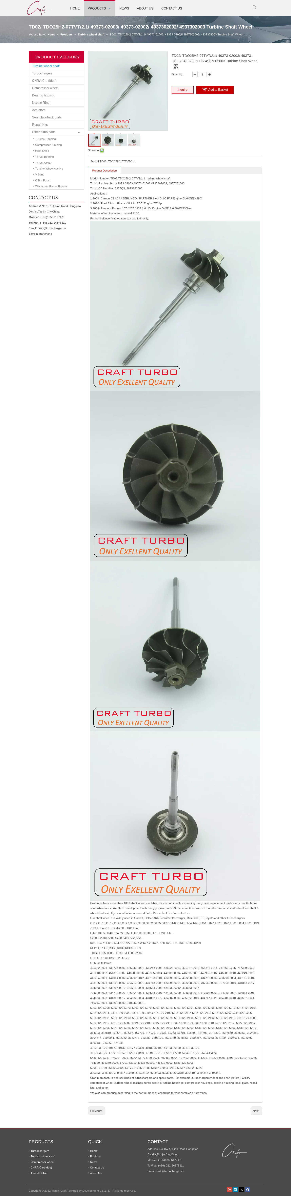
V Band (39, 174)
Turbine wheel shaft (46, 66)
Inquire (182, 89)
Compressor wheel (45, 88)
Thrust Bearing (44, 156)
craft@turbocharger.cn (52, 228)
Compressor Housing (48, 144)
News (93, 1162)
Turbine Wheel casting (49, 168)
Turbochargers (42, 73)
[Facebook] (247, 1189)
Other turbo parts (43, 132)
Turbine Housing (45, 138)
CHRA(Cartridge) (44, 80)
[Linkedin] (235, 1189)
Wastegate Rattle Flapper (51, 186)
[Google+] (229, 1189)
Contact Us (97, 1167)
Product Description (104, 170)
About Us (96, 1173)
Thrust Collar (43, 162)
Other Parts (42, 180)
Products (95, 1156)
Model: (95, 161)
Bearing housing (43, 95)
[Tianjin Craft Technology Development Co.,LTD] (234, 1150)
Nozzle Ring (40, 102)
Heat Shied (42, 150)
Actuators (38, 110)
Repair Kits (40, 124)
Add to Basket (218, 89)
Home (94, 1150)
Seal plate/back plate (47, 117)
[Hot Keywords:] (254, 7)
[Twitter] (241, 1189)
